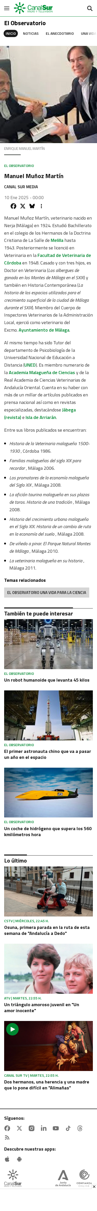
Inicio (11, 33)
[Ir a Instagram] (32, 1128)
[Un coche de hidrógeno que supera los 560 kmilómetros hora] (48, 793)
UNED (30, 364)
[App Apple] (8, 1159)
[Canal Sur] (33, 8)
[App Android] (20, 1159)
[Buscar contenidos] (90, 8)
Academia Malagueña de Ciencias (42, 372)
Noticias (31, 33)
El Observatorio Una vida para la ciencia (46, 593)
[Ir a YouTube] (57, 1128)
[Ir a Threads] (81, 1128)
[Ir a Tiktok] (69, 1128)
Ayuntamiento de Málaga (44, 329)
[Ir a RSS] (8, 1138)
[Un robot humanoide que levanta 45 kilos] (48, 644)
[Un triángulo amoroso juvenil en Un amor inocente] (48, 969)
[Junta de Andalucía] (63, 1179)
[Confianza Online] (84, 1179)
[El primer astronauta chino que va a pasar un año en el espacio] (48, 715)
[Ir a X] (20, 1128)
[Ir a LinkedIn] (45, 1128)
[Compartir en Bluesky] (32, 206)
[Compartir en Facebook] (13, 206)
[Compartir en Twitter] (23, 206)
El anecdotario (60, 33)
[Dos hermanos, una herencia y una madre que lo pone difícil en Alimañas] (48, 1046)
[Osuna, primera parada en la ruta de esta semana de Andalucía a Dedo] (48, 891)
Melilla (57, 240)
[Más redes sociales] (41, 206)
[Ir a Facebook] (8, 1128)
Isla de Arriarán (41, 417)
